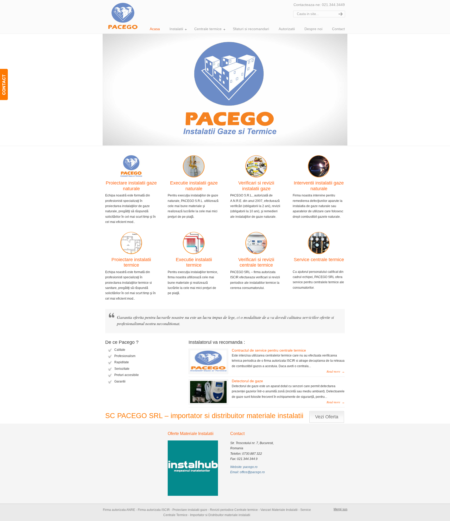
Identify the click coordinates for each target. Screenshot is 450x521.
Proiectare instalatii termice (131, 262)
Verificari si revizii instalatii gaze (256, 185)
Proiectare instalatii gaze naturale (131, 185)
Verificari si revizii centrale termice (256, 262)
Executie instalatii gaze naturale (194, 185)
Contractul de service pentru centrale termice (269, 350)
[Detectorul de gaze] (208, 403)
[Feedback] (4, 84)
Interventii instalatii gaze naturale (319, 185)
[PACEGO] (122, 16)
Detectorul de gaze (247, 381)
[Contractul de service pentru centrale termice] (208, 372)
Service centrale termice (319, 259)
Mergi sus (340, 509)
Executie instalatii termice (194, 262)
